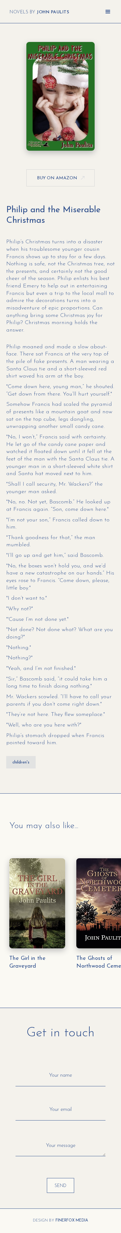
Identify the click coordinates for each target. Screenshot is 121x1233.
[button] (108, 12)
